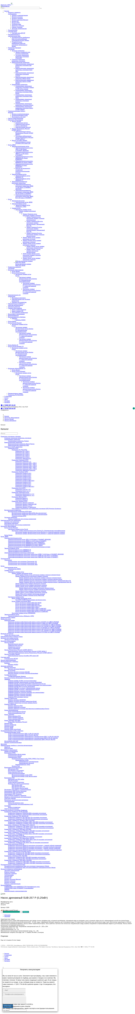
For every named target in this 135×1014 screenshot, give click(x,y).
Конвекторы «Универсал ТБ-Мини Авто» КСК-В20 (19, 832)
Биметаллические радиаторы (20, 62)
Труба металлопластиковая (16, 773)
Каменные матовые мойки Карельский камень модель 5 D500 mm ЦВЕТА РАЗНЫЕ (33, 623)
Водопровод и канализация (16, 314)
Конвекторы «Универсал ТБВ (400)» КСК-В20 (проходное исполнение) (29, 863)
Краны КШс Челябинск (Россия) (17, 722)
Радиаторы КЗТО (13, 448)
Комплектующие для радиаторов (14, 295)
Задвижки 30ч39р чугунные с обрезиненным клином (23, 689)
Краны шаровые (9, 714)
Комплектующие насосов (23, 127)
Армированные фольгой (26, 763)
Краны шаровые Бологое (15, 717)
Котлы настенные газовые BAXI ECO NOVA (28, 602)
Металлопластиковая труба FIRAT (22, 775)
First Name (6, 1010)
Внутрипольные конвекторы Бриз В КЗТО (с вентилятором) (29, 514)
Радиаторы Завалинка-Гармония (25, 470)
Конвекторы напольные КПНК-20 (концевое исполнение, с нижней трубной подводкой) (34, 848)
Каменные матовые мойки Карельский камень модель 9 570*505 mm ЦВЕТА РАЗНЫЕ (34, 632)
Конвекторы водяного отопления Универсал (14, 810)
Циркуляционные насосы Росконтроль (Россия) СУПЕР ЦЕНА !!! (24, 133)
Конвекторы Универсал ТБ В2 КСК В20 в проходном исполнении (27, 814)
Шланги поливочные (14, 807)
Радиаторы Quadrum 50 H (23, 474)
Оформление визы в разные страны (12, 636)
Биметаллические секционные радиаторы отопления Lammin (24, 74)
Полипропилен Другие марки (17, 754)
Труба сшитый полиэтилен (16, 782)
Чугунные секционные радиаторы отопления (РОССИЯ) (22, 56)
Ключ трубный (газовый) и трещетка (15, 795)
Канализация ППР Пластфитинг (14, 792)
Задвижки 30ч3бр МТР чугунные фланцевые (21, 686)
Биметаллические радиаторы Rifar (18, 445)
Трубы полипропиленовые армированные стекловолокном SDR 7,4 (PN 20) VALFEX (33, 736)
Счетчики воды (12, 31)
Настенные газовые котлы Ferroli (18, 529)
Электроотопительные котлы (20, 146)
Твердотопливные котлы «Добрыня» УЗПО (22, 205)
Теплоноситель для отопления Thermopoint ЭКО (22, 564)
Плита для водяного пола (16, 803)
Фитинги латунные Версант (20, 20)
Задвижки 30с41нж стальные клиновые (20, 691)
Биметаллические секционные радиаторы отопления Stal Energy (24, 65)
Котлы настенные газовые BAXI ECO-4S (27, 604)
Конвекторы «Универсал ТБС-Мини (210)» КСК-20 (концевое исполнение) (30, 826)
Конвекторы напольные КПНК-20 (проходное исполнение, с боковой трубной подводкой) (35, 850)
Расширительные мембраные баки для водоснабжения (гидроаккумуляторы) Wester (21, 39)
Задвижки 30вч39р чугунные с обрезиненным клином (24, 688)
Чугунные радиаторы (18, 50)
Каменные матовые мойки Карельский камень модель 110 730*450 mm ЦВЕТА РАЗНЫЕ (34, 626)
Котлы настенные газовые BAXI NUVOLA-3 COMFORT (31, 611)
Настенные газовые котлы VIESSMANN (23, 613)
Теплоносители (12, 30)
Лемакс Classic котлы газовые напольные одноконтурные (35, 247)
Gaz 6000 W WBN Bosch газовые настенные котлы (30, 600)
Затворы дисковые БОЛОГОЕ (17, 700)
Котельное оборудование (15, 270)
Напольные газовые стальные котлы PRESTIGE (29, 595)
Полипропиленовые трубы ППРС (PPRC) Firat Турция (28, 758)
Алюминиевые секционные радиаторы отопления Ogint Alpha (23, 96)
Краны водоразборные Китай (17, 711)
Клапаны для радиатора (19, 302)
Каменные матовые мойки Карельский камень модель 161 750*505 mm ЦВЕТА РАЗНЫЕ (34, 630)
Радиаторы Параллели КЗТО (20, 492)
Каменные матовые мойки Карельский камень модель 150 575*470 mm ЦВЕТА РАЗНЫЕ (34, 629)
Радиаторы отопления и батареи (11, 436)
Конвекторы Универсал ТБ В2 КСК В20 (16, 811)
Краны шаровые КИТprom (16, 719)
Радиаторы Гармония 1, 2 (23, 461)
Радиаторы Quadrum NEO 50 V (24, 486)
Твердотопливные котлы (19, 174)
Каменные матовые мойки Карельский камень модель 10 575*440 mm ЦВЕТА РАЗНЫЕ (34, 625)
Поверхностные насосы (22, 124)
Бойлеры (14, 318)
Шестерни (4, 744)
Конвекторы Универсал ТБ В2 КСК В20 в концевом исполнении (27, 813)
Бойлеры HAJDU (20, 320)
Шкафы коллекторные (11, 751)
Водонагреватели (13, 315)
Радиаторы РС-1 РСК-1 (22, 451)
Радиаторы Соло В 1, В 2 (23, 489)
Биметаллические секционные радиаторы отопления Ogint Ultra (24, 70)
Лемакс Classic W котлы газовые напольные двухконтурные (37, 589)
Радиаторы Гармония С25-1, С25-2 (26, 466)
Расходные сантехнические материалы (16, 800)
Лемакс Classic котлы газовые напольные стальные (32, 244)
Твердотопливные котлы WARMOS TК (22, 176)
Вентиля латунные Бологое (16, 669)
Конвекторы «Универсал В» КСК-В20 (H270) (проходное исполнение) (29, 854)
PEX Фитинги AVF (17, 785)
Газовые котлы (16, 208)
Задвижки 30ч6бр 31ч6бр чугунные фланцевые (22, 680)
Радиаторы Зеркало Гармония (24, 502)
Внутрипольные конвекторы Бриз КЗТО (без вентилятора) (29, 513)
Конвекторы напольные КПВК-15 (14, 835)
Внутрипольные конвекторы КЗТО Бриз (20, 511)
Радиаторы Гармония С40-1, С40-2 (26, 469)
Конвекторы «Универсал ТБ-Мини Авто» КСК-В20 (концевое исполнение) (30, 833)
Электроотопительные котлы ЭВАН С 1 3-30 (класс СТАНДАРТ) (24, 153)
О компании (8, 396)
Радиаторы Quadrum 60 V (23, 476)
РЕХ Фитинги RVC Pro (18, 786)
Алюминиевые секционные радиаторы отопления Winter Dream (24, 92)
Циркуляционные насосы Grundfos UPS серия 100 (23, 142)
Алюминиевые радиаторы (19, 84)
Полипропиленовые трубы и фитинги (12, 730)
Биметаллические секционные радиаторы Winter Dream (24, 77)
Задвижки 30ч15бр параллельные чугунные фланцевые (25, 682)
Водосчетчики (8, 748)
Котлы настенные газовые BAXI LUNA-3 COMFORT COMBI (33, 610)
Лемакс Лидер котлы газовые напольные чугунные (31, 238)
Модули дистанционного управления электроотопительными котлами (22, 171)
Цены (6, 399)
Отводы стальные (17, 27)
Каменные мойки (9, 620)
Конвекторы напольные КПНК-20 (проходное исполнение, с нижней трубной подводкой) (34, 845)
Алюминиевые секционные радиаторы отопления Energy (24, 104)
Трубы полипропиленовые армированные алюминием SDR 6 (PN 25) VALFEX (31, 739)
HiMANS (6, 889)
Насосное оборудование (15, 120)
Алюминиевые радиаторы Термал (18, 441)
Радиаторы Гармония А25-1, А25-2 (26, 464)
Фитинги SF (15, 21)
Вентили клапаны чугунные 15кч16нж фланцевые (23, 673)
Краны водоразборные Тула (16, 713)
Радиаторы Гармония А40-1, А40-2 (26, 467)
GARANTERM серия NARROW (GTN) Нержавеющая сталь (22, 886)
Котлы (10, 199)
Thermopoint (8, 560)
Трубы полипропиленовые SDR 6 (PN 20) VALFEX (23, 735)
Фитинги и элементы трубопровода (14, 13)
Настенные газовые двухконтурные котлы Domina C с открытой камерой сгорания (31, 291)
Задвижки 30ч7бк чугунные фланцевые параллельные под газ (27, 683)
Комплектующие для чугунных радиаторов (17, 524)
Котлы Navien (16, 271)
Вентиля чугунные (9, 670)
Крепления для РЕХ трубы (16, 779)
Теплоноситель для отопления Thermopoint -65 (22, 561)
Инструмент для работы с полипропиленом (17, 789)
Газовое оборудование (15, 308)
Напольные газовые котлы (23, 209)
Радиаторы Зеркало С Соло (23, 505)
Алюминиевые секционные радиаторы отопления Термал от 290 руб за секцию (24, 87)
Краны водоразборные (11, 710)
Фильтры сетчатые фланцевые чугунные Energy (18, 677)
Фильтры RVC (8, 723)
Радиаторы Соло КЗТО (19, 488)
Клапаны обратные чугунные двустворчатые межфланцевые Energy (28, 708)
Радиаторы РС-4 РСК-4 (22, 455)
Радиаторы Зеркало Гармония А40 (25, 504)
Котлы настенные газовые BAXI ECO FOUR (28, 605)
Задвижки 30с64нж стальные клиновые (20, 694)
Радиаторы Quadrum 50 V (23, 485)
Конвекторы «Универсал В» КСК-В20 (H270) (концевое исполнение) (28, 853)
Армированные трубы (22, 760)
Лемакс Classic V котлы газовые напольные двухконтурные (33, 251)
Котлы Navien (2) (13, 345)
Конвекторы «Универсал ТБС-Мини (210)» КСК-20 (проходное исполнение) (31, 828)
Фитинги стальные (17, 18)
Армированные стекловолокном (28, 761)
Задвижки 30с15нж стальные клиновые (20, 695)
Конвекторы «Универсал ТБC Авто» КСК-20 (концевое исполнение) (28, 842)
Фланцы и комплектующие (20, 15)
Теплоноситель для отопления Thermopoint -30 (22, 563)
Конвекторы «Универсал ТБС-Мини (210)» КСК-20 (19, 825)
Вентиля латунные (10, 667)
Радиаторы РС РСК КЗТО (15, 395)
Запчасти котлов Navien (11, 639)
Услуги (6, 398)
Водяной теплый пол (7, 633)
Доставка (7, 401)
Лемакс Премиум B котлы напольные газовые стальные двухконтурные (35, 234)
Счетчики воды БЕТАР (18, 33)
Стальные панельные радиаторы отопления (18, 60)
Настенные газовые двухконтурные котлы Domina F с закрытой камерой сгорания (31, 285)
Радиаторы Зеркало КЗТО (19, 501)
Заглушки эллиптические (19, 28)
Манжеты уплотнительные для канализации (17, 797)
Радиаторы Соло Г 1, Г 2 (22, 491)
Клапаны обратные (10, 704)
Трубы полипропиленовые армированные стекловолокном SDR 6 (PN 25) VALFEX (33, 738)
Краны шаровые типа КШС (12, 720)
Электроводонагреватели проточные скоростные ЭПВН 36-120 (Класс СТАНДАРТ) (24, 192)
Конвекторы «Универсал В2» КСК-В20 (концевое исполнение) (26, 857)
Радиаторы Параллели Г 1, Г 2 (24, 494)
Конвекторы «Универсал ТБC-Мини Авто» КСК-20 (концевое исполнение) (30, 839)
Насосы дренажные (21, 125)
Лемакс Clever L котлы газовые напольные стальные (31, 592)
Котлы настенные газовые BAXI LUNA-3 (27, 607)
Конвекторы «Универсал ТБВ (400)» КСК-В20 (18, 860)
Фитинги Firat (16, 766)
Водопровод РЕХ (9, 778)
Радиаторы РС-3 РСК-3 (22, 454)
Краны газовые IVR (17, 311)
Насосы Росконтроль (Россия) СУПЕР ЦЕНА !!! (21, 129)
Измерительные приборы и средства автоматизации (16, 304)
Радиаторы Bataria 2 (21, 498)
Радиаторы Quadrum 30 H (23, 473)
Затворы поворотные (10, 698)
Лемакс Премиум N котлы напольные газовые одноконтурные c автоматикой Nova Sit (35, 229)
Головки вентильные (10, 675)
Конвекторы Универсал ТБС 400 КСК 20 (16, 816)
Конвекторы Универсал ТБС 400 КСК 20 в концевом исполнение (27, 817)
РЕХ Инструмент (13, 780)
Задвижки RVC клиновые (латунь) (18, 697)
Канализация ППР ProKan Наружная (15, 791)
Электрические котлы (18, 200)
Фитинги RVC (16, 22)
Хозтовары (7, 805)
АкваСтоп (7, 747)
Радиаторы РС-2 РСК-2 (22, 452)
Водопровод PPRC (10, 753)
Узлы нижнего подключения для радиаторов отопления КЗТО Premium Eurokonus (36, 508)
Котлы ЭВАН (12, 145)
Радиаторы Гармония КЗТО (20, 460)
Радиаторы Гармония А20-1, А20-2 (26, 463)
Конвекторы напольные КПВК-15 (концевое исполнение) (25, 836)
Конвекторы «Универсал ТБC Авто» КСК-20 (17, 841)
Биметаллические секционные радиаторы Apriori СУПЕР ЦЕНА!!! (24, 81)
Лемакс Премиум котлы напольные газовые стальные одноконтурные (35, 218)
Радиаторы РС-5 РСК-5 (22, 457)
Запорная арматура (14, 306)
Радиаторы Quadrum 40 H (23, 477)
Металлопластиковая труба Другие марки (24, 776)
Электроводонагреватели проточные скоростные (19, 182)
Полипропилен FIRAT (14, 757)
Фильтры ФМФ (8, 728)
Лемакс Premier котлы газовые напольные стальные (32, 241)
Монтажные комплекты (19, 298)
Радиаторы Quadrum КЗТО (20, 472)
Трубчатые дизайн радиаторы (13, 447)
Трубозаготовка (16, 24)
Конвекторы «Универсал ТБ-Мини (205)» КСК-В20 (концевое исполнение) (30, 822)
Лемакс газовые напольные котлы (22, 573)
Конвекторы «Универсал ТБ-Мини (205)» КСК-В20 (19, 820)
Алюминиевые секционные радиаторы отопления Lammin (23, 100)
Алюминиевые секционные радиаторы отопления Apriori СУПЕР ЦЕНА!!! (24, 108)
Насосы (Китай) (16, 121)
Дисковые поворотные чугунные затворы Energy (22, 702)
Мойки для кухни (6, 619)
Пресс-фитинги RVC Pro (15, 772)
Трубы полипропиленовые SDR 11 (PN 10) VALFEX (23, 733)
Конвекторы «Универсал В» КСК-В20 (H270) (17, 851)
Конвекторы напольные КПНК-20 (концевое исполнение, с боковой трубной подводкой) (34, 847)
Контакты (7, 402)
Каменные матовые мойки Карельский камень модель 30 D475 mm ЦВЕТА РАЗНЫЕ (33, 622)
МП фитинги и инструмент (16, 770)
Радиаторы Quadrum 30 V (23, 482)
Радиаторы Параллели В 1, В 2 (24, 495)
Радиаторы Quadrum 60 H (23, 479)
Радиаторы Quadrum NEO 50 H (24, 480)
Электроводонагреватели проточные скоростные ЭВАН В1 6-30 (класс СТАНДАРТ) (24, 196)
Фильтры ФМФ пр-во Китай (12, 729)
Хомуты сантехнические (11, 808)
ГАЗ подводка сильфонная (20, 312)
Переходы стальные (18, 25)
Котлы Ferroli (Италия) (18, 273)
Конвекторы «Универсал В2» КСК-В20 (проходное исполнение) (27, 858)
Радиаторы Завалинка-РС (23, 458)
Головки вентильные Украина (17, 676)
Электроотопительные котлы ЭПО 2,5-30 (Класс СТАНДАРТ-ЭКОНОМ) (24, 149)
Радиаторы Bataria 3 (21, 499)
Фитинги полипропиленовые (20, 114)
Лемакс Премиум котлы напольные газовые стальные (32, 214)
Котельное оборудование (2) (16, 368)
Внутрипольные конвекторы (12, 510)
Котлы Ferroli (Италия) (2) (16, 346)
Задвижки (7, 679)
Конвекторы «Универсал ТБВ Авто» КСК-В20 (17, 829)
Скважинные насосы (21, 122)
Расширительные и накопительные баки (14, 35)
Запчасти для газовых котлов (9, 638)
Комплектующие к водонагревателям (15, 891)
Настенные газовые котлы (16, 597)
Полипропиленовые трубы (20, 115)
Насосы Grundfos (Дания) (19, 140)
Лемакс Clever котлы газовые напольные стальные (31, 258)
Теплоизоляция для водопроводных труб (20, 804)
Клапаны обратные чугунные (17, 707)
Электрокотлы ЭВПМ (14, 569)
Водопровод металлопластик (13, 767)
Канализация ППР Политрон (13, 794)
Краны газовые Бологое (19, 309)
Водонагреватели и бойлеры (16, 317)
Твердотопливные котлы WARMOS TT (22, 179)
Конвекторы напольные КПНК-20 (14, 844)
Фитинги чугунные (17, 17)
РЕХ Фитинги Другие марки (20, 788)
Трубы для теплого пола (11, 635)
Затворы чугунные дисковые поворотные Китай (22, 701)
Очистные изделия (10, 798)
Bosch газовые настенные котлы (21, 598)
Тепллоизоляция (9, 801)
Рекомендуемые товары (15, 393)
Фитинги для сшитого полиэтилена (18, 783)
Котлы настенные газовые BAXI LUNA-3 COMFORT (30, 608)
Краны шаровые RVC (14, 716)
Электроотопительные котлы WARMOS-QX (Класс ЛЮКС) (24, 161)
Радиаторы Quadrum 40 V (23, 483)
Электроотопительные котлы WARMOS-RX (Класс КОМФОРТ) (24, 158)
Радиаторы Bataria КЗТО (19, 497)
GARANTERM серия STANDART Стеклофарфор (18, 888)
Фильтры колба (9, 726)
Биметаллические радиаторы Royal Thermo (21, 444)
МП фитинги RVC (13, 769)
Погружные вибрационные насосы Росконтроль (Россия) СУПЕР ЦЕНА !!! (24, 137)
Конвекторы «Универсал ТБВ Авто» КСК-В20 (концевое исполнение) (28, 830)
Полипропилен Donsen (15, 755)
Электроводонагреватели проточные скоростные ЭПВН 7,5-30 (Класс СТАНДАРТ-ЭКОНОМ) (24, 187)
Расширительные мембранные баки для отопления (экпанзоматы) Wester (19, 44)
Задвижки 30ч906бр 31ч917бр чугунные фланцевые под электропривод (29, 685)
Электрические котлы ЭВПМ (23, 202)
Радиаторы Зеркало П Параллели (25, 507)
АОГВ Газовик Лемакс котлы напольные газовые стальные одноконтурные (32, 255)
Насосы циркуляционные (15, 118)
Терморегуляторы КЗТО (19, 516)
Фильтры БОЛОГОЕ (10, 725)
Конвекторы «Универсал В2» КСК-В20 (15, 855)
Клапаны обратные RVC (15, 705)
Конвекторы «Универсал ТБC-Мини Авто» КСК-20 (19, 838)
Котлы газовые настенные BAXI (21, 601)
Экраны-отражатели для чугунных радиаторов (22, 52)
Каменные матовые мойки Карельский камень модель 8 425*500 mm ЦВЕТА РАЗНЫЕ (34, 627)
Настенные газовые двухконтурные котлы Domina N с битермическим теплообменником (28, 279)
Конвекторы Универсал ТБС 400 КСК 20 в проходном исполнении (28, 819)
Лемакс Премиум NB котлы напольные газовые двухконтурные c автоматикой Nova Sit (35, 223)
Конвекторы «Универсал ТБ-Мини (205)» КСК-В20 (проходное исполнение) (31, 823)
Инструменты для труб (18, 117)
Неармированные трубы (22, 764)
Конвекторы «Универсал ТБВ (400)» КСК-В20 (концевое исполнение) (29, 861)
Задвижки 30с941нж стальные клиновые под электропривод (26, 692)
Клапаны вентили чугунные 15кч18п (19, 672)
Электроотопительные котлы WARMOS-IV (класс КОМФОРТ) (24, 165)
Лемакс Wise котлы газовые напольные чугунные (30, 594)
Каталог (6, 11)
